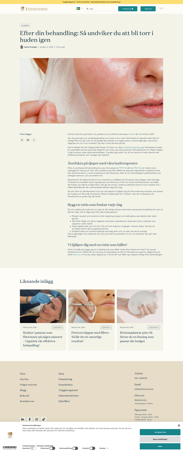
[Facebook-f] (29, 419)
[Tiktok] (43, 419)
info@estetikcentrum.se (143, 389)
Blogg (23, 390)
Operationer (154, 327)
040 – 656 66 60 (140, 378)
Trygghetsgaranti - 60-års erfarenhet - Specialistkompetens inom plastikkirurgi (91, 2)
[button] (22, 140)
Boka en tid (78, 254)
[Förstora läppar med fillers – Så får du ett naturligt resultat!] (91, 306)
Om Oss (24, 379)
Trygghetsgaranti (68, 390)
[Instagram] (36, 419)
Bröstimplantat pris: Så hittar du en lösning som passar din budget (137, 336)
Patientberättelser (69, 395)
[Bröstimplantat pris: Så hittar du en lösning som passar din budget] (140, 306)
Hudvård (25, 25)
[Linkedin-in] (22, 419)
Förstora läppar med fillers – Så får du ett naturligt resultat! (91, 336)
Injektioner (57, 327)
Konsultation (66, 384)
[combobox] (99, 8)
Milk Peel (138, 168)
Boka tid (24, 395)
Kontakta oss (27, 401)
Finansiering (65, 379)
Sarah (132, 134)
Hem (22, 373)
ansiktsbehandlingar (132, 147)
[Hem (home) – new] (33, 9)
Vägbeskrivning (140, 400)
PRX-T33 (123, 168)
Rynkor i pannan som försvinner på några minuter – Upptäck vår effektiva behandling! (42, 338)
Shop (61, 373)
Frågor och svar (28, 384)
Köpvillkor (64, 401)
